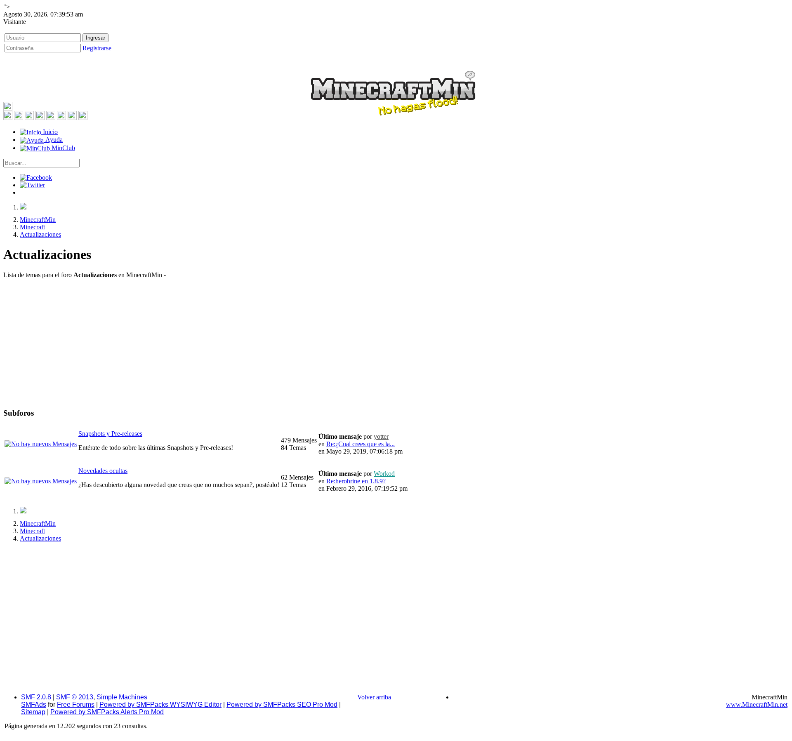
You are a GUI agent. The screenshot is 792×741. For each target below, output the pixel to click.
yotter (381, 436)
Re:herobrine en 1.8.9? (356, 481)
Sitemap (33, 711)
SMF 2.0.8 (36, 697)
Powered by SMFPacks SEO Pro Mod (281, 704)
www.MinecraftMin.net (756, 704)
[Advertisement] (396, 343)
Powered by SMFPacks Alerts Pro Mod (107, 711)
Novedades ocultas (102, 470)
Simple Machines (122, 697)
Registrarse (96, 48)
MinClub (62, 147)
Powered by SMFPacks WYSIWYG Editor (160, 704)
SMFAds (33, 704)
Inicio (49, 131)
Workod (384, 473)
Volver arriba (374, 697)
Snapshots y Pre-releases (110, 433)
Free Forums (75, 704)
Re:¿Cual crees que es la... (360, 443)
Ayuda (53, 139)
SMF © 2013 (74, 697)
